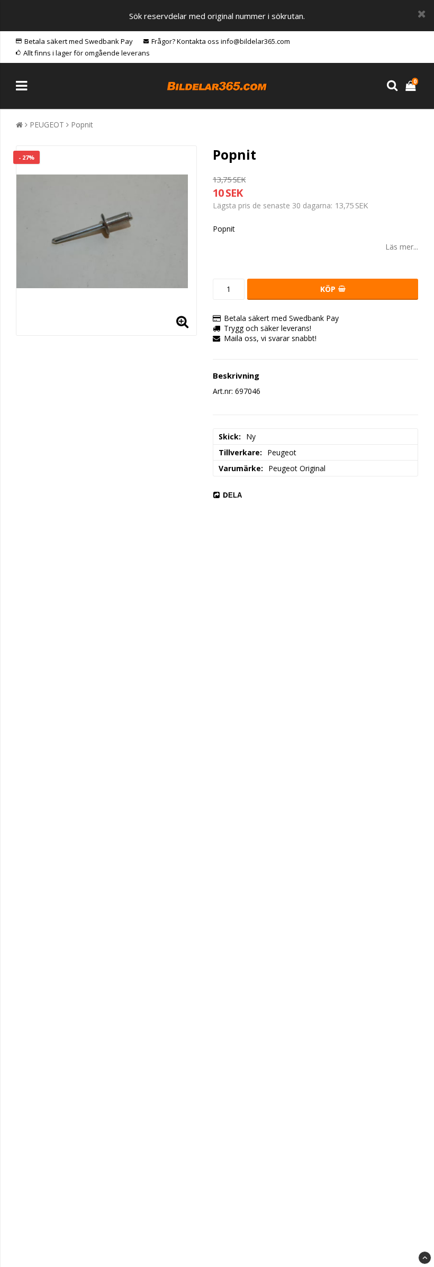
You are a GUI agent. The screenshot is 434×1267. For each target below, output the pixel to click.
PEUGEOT (47, 125)
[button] (411, 86)
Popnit (82, 125)
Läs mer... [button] (401, 247)
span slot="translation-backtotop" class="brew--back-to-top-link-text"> (424, 1257)
